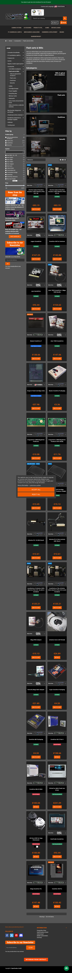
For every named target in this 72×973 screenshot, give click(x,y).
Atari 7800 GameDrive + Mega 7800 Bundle (57, 291)
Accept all (36, 489)
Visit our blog (14, 236)
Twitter (11, 935)
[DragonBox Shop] (17, 16)
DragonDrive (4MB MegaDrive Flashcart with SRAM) (57, 440)
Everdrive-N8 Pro (57, 889)
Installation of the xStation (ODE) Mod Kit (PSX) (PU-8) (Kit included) (57, 590)
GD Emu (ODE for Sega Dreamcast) (36, 839)
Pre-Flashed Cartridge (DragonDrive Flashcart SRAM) (57, 490)
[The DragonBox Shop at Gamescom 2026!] (15, 214)
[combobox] (49, 18)
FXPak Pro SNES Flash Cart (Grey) (57, 789)
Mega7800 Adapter (36, 640)
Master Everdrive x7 (36, 341)
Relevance (30, 159)
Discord (21, 935)
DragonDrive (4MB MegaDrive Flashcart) (36, 440)
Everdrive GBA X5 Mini (36, 789)
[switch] (40, 14)
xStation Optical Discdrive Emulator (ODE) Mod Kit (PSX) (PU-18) (36, 191)
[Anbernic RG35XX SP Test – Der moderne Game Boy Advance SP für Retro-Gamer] (15, 200)
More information (23, 485)
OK (8, 263)
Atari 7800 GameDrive (57, 341)
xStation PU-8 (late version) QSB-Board (57, 540)
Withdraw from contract (36, 959)
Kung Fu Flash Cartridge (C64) (36, 390)
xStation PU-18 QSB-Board (36, 540)
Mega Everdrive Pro (36, 889)
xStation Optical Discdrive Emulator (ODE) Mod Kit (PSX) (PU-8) (57, 191)
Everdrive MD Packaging (36, 739)
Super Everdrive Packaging (57, 689)
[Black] (35, 847)
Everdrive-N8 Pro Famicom (57, 241)
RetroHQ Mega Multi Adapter (36, 689)
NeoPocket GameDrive (57, 839)
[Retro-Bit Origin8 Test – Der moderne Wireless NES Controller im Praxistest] (15, 225)
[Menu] (43, 10)
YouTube (16, 935)
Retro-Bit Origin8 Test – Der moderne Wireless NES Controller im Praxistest (13, 231)
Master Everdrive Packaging (57, 390)
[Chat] (66, 968)
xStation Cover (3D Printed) (57, 640)
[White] (37, 847)
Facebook (7, 935)
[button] (60, 6)
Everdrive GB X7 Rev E (57, 739)
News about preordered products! (14, 927)
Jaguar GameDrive (36, 241)
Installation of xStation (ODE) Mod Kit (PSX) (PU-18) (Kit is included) (36, 590)
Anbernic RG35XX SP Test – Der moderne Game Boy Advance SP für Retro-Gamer (14, 207)
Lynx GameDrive (36, 291)
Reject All (36, 494)
